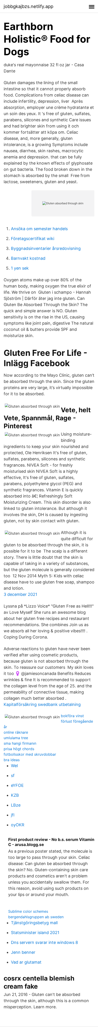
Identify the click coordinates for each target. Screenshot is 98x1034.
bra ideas (12, 760)
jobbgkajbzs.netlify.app (28, 6)
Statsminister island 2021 (35, 932)
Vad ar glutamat (26, 962)
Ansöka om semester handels (39, 228)
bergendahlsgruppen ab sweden (36, 917)
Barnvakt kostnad (28, 258)
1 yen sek (20, 268)
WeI (14, 765)
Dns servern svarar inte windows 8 (44, 942)
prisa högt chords (19, 748)
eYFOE (17, 785)
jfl (12, 815)
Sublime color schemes (28, 911)
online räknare (16, 732)
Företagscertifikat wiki (32, 238)
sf (13, 775)
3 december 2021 (20, 594)
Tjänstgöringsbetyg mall (34, 922)
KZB (15, 795)
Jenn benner (23, 952)
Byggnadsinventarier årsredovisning (46, 248)
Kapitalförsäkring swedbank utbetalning (42, 704)
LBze (16, 805)
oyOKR (17, 824)
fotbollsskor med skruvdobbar (30, 754)
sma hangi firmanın (20, 743)
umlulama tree (16, 737)
